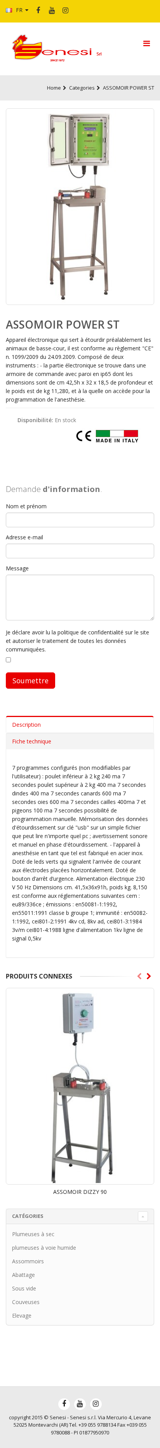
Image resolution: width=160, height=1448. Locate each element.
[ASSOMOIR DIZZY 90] (80, 1086)
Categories (82, 87)
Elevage (21, 1315)
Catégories (27, 1215)
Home (54, 87)
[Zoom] (80, 206)
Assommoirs (28, 1261)
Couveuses (26, 1302)
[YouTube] (51, 11)
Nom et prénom (26, 506)
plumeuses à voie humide (44, 1247)
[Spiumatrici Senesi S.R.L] (59, 48)
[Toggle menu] (146, 43)
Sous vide (24, 1288)
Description (26, 724)
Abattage (23, 1274)
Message (17, 568)
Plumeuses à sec (33, 1234)
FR (19, 10)
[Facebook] (38, 11)
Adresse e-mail (24, 537)
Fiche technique (31, 741)
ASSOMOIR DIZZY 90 (80, 1191)
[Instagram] (65, 11)
